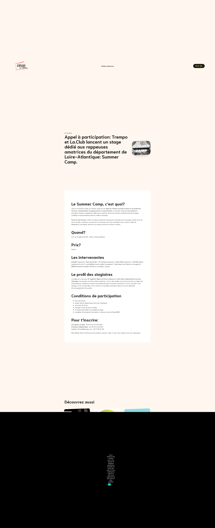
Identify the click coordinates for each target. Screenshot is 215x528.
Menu (197, 66)
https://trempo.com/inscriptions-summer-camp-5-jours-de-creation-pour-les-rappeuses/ (110, 333)
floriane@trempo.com (85, 329)
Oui (109, 484)
